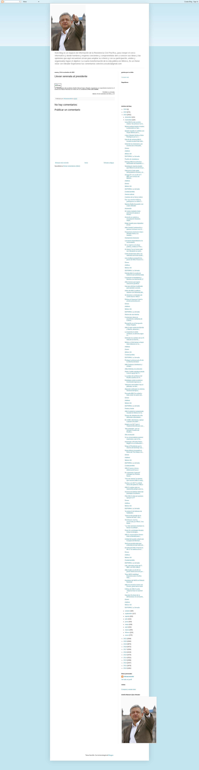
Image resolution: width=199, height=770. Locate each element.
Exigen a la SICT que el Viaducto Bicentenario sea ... (134, 425)
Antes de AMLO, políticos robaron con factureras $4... (134, 291)
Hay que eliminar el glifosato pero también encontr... (134, 287)
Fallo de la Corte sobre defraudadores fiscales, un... (134, 171)
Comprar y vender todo (128, 689)
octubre (127, 611)
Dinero (127, 148)
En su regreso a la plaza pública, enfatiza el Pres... (134, 245)
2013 (125, 660)
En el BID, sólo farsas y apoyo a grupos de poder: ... (134, 420)
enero (127, 635)
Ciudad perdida (130, 191)
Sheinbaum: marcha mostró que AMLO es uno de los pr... (134, 167)
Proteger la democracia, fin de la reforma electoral (134, 361)
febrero (127, 632)
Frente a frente (129, 408)
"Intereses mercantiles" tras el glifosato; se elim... (134, 385)
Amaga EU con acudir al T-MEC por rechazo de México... (133, 176)
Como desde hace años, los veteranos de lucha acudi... (134, 254)
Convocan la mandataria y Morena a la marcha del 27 (134, 278)
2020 (125, 641)
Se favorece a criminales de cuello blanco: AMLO (133, 295)
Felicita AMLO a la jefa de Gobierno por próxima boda (134, 274)
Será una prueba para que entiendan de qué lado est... (134, 544)
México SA (128, 154)
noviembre (128, 120)
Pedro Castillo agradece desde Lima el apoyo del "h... (134, 372)
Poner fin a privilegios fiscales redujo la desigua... (134, 531)
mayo (127, 624)
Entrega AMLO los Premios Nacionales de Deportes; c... (134, 162)
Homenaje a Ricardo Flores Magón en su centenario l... (134, 442)
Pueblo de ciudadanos (132, 159)
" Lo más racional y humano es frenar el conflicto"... (134, 526)
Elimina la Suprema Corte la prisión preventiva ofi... (133, 300)
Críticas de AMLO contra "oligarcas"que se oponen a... (134, 590)
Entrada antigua (109, 163)
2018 (125, 647)
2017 (125, 649)
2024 (125, 109)
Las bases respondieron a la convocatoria (134, 241)
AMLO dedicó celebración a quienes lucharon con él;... (134, 228)
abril (126, 627)
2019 (125, 644)
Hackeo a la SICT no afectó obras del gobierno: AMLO (134, 483)
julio (126, 619)
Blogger (110, 755)
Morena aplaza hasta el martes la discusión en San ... (134, 127)
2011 (125, 665)
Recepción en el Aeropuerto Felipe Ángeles (133, 324)
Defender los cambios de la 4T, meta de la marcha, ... (134, 338)
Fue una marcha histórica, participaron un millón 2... (133, 200)
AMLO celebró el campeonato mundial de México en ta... (134, 412)
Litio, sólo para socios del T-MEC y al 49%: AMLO (133, 566)
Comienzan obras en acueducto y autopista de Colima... (133, 318)
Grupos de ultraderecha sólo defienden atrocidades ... (134, 416)
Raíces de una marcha (132, 314)
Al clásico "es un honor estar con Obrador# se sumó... (134, 250)
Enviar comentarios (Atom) (71, 166)
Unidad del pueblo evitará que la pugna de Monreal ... (134, 540)
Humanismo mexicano (132, 238)
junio (127, 621)
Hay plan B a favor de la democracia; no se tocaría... (134, 596)
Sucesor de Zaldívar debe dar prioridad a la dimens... (134, 492)
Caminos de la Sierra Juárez (134, 197)
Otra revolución (129, 435)
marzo (127, 630)
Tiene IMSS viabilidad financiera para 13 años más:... (133, 576)
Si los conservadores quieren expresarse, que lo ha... (134, 438)
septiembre (128, 613)
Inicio (86, 163)
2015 (125, 655)
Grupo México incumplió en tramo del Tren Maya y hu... (134, 451)
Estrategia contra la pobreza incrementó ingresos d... (133, 381)
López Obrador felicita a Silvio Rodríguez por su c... (134, 136)
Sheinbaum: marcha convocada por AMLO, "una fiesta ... (134, 521)
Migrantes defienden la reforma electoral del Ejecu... (134, 389)
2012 (125, 663)
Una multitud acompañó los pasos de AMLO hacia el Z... (134, 259)
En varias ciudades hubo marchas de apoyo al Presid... (132, 212)
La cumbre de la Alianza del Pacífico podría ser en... (133, 376)
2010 (125, 668)
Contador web (125, 77)
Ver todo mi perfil (126, 679)
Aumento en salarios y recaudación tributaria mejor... (132, 218)
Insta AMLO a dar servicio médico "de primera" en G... (134, 123)
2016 (125, 652)
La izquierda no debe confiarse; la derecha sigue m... (134, 333)
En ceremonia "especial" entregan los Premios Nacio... (132, 474)
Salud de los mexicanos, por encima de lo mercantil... (134, 144)
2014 (125, 657)
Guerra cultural (129, 194)
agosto (127, 616)
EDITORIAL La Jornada (132, 156)
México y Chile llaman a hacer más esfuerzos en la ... (134, 343)
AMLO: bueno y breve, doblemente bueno (132, 469)
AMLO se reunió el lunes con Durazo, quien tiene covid (134, 585)
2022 (125, 115)
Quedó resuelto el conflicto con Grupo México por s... (134, 131)
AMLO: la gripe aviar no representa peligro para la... (134, 488)
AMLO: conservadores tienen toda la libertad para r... (134, 535)
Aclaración (128, 208)
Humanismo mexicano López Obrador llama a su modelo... (134, 233)
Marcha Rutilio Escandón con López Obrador (134, 205)
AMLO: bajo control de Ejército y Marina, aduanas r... (134, 328)
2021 (125, 638)
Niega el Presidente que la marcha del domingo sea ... (134, 447)
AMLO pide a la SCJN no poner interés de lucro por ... (134, 570)
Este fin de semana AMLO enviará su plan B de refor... (134, 140)
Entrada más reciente (62, 163)
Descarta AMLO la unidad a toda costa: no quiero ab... (134, 394)
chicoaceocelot (129, 676)
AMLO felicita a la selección (133, 369)
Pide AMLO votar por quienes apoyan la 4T (134, 496)
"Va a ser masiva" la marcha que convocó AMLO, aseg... (134, 479)
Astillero (127, 151)
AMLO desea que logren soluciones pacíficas (132, 282)
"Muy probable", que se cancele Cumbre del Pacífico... (132, 430)
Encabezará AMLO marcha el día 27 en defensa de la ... (134, 548)
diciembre (128, 117)
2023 (125, 112)
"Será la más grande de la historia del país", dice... (133, 516)
